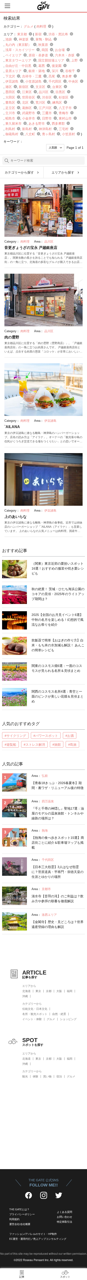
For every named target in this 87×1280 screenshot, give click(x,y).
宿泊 (59, 1076)
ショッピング (68, 1019)
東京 (38, 991)
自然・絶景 (59, 1014)
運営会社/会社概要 (19, 1224)
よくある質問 (64, 1212)
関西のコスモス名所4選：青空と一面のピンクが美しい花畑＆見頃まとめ (58, 696)
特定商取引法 (64, 1221)
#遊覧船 (10, 744)
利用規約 (14, 1219)
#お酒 (69, 736)
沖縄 (25, 996)
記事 (21, 1276)
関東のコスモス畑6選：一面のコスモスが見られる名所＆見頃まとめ (57, 668)
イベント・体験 (32, 1019)
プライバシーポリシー (22, 1214)
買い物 (47, 1076)
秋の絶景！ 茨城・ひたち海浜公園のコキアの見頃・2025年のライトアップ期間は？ (58, 594)
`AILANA (12, 427)
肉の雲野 (11, 337)
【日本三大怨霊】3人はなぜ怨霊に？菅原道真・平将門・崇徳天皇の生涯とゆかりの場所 (58, 872)
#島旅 (72, 744)
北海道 (26, 991)
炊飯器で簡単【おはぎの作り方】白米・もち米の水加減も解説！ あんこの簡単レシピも (58, 645)
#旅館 (56, 744)
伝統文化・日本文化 (34, 1009)
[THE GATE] (43, 6)
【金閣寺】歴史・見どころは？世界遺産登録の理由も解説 (58, 924)
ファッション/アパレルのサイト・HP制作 (33, 1234)
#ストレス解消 (34, 744)
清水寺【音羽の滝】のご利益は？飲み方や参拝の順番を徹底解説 (58, 898)
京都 (49, 991)
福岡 (69, 991)
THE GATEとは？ (19, 1209)
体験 (35, 1076)
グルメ (51, 1019)
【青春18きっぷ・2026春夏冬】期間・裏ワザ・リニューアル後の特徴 (58, 785)
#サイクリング (15, 736)
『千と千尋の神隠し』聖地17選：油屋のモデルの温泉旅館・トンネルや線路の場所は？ (58, 813)
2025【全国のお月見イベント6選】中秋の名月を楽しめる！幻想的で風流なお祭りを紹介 (58, 619)
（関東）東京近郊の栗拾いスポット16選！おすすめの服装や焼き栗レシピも (58, 568)
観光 (25, 1076)
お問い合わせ (64, 1216)
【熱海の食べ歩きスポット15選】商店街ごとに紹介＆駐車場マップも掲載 (58, 842)
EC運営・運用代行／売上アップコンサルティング (37, 1238)
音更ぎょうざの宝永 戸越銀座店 (30, 248)
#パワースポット (45, 736)
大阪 (59, 991)
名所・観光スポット (34, 1014)
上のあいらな (15, 517)
